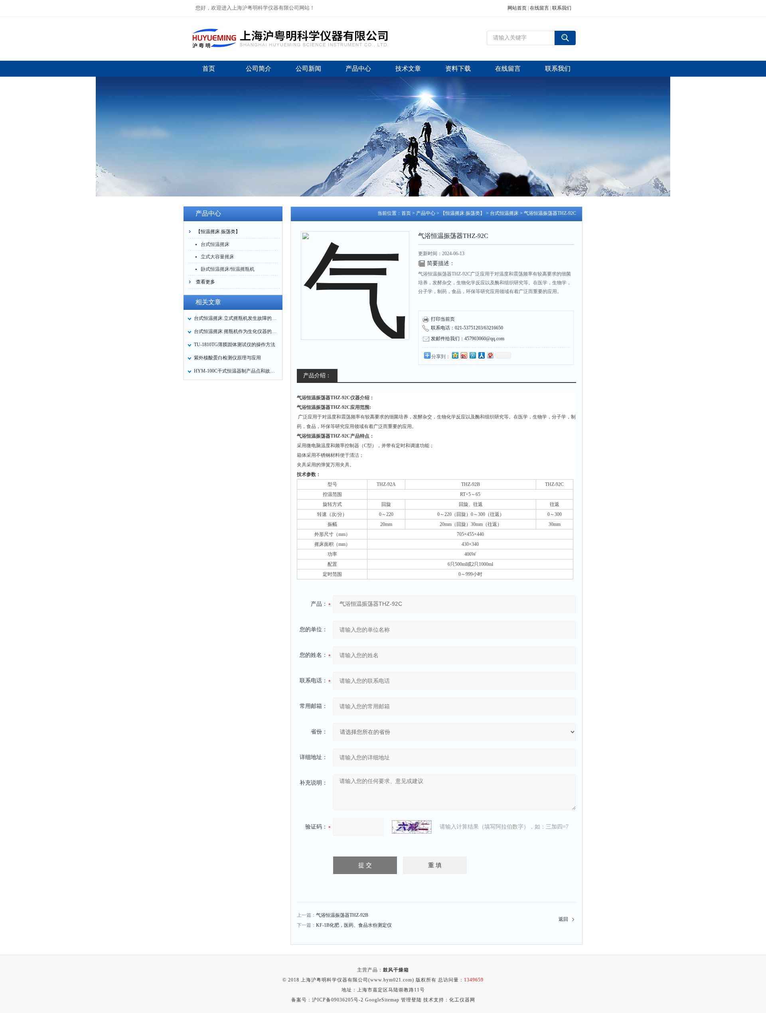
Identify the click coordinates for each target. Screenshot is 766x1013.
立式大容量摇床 (217, 257)
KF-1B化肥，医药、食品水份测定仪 (354, 925)
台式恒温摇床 (215, 244)
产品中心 (425, 213)
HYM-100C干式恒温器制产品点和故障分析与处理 (236, 371)
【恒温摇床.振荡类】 (218, 231)
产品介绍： (317, 376)
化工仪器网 (462, 1000)
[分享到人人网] (481, 355)
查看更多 (205, 282)
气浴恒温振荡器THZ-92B (342, 915)
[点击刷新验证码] (412, 827)
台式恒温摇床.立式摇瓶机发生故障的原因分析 (236, 318)
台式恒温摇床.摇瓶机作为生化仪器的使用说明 (236, 331)
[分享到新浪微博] (463, 355)
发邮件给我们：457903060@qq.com (467, 338)
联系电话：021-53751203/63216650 (467, 328)
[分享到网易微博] (490, 355)
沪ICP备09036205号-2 (337, 1000)
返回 (563, 919)
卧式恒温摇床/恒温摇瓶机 (228, 269)
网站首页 (517, 8)
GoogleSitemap (382, 1000)
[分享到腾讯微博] (472, 355)
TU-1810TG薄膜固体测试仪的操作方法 (234, 344)
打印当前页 (443, 319)
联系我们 (561, 8)
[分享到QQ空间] (454, 355)
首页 (406, 213)
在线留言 (539, 8)
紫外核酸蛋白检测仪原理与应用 (227, 358)
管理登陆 (411, 1000)
